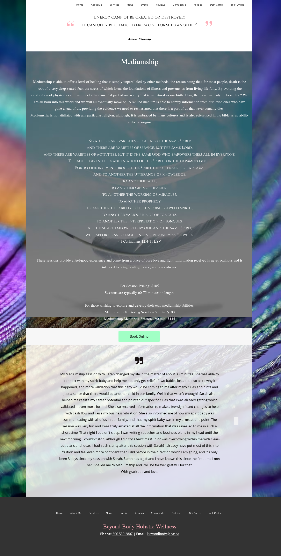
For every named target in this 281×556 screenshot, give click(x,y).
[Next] (236, 421)
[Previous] (42, 421)
